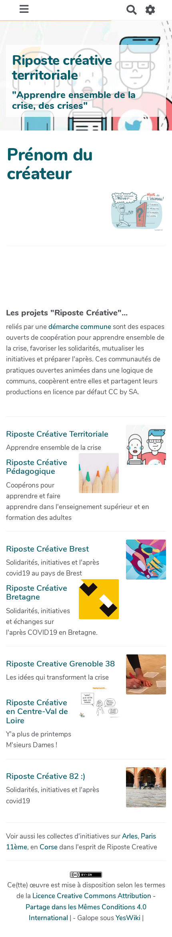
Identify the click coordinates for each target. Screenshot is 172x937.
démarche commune (79, 326)
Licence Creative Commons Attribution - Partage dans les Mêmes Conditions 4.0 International (91, 906)
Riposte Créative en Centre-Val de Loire (37, 711)
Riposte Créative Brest (47, 548)
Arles (130, 836)
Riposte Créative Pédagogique (36, 467)
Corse (49, 847)
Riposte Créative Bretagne (36, 592)
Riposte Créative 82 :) (46, 776)
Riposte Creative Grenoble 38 (60, 663)
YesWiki (128, 918)
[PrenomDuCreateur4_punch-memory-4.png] (133, 215)
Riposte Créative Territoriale (57, 433)
